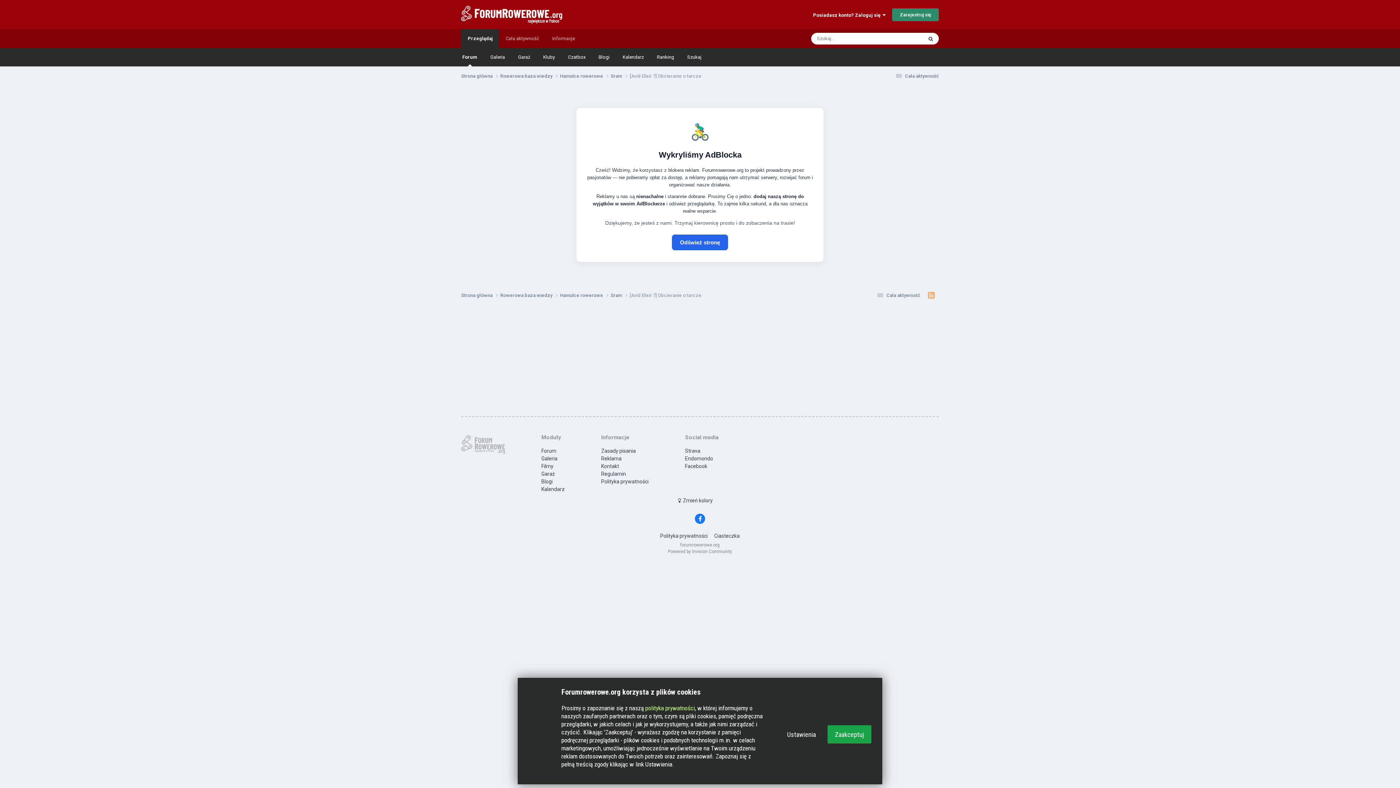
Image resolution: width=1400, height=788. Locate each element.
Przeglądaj (480, 38)
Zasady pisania (618, 451)
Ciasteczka (727, 536)
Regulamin (613, 474)
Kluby (549, 57)
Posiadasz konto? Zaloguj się (848, 15)
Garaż (524, 57)
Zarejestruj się (915, 15)
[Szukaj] (931, 39)
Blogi (604, 57)
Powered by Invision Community (700, 551)
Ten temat (902, 38)
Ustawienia (801, 734)
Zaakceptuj (849, 734)
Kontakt (610, 466)
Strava (692, 451)
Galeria (497, 57)
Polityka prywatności (625, 481)
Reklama (611, 458)
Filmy (547, 466)
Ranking (665, 57)
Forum (469, 57)
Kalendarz (633, 57)
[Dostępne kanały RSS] (931, 295)
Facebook (696, 466)
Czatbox (577, 57)
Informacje (563, 38)
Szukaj (694, 57)
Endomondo (699, 458)
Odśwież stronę (700, 242)
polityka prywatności (670, 708)
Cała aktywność (522, 38)
